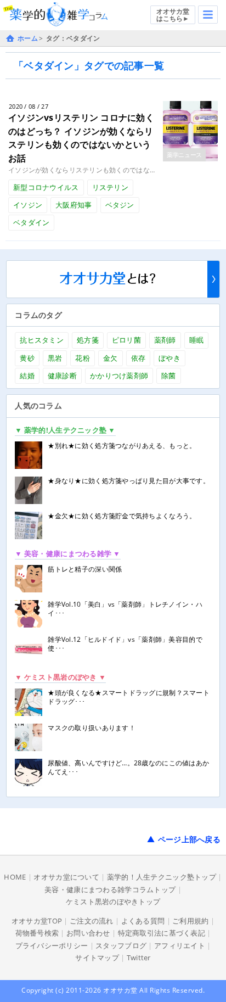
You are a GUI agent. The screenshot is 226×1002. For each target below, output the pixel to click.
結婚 (27, 375)
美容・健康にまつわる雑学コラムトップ (110, 889)
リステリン (110, 187)
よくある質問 (143, 921)
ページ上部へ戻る (189, 839)
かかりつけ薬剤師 (119, 375)
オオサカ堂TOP (37, 921)
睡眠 (196, 340)
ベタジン (119, 205)
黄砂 (27, 358)
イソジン (27, 205)
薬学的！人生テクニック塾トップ (161, 877)
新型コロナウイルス (46, 187)
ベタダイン (31, 222)
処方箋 (88, 340)
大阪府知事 (73, 205)
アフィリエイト (179, 945)
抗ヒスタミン (42, 340)
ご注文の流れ (92, 921)
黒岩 (55, 358)
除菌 (168, 375)
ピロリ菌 (126, 340)
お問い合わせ (88, 933)
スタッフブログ (120, 945)
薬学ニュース (184, 154)
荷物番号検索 (37, 933)
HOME (15, 877)
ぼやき (169, 358)
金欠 (110, 358)
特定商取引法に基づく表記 (161, 933)
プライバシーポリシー (51, 945)
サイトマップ (97, 957)
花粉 (82, 358)
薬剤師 (165, 340)
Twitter (139, 957)
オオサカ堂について (66, 877)
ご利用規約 (190, 921)
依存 (138, 358)
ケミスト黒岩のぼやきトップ (113, 901)
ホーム (28, 38)
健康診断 (62, 375)
